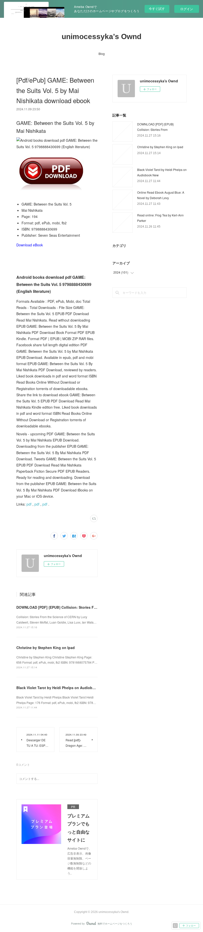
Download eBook (29, 244)
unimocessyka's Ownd (101, 36)
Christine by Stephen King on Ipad (45, 647)
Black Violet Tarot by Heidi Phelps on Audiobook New (61, 687)
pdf (28, 504)
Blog (102, 53)
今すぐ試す (157, 8)
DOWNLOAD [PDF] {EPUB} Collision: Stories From (58, 607)
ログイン (186, 8)
